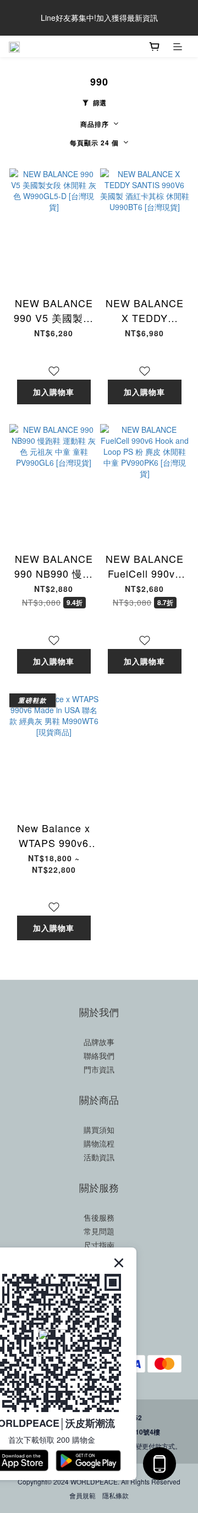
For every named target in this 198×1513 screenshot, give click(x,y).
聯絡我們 (99, 1055)
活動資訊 (99, 1156)
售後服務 (99, 1217)
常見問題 (99, 1231)
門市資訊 (99, 1069)
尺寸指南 (99, 1244)
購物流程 (99, 1143)
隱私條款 (115, 1495)
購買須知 (99, 1129)
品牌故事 (99, 1041)
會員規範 (82, 1495)
